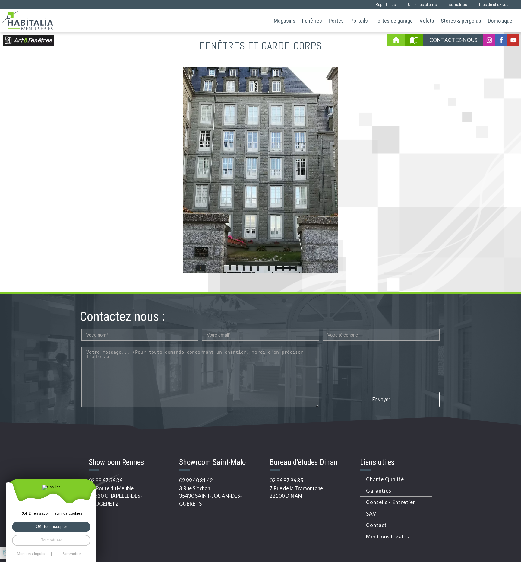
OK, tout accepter (51, 526)
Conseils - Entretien (391, 502)
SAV (371, 513)
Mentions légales (387, 536)
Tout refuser (51, 540)
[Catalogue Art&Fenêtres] (414, 40)
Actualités (458, 4)
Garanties (378, 490)
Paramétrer (71, 554)
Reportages (386, 4)
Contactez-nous (453, 40)
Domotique (500, 20)
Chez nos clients (422, 4)
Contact (376, 525)
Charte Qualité (385, 479)
